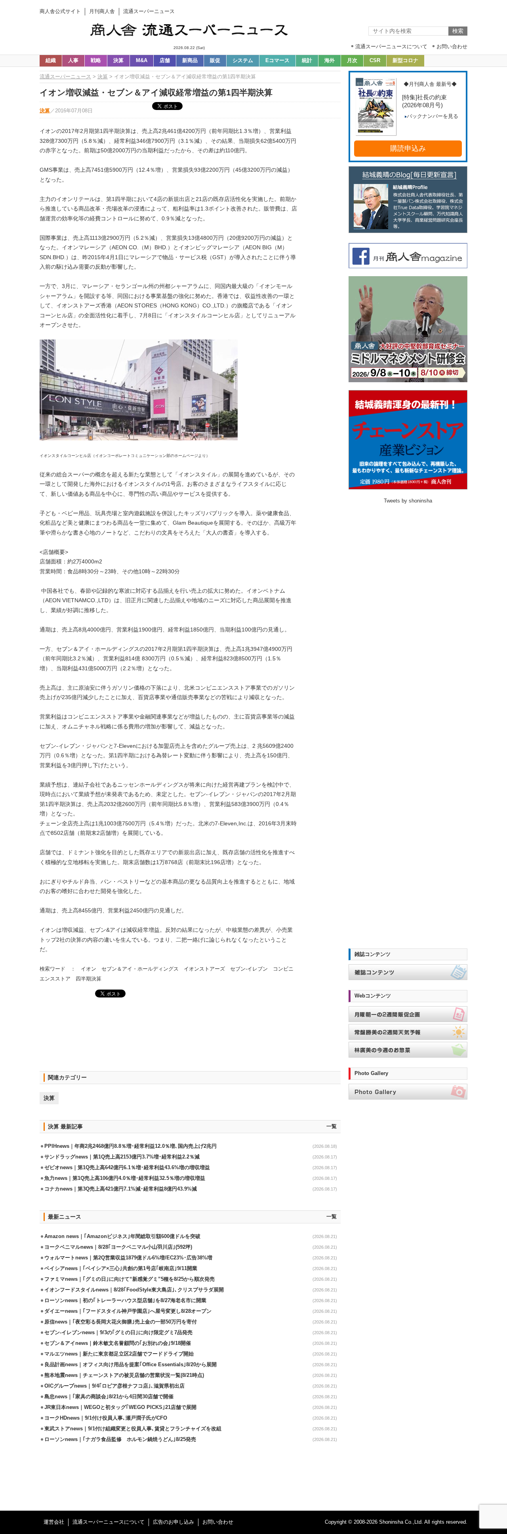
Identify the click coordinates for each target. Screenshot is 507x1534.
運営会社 (54, 1522)
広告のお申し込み (173, 1522)
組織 (51, 60)
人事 (73, 60)
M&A (141, 60)
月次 (352, 60)
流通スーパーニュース (65, 77)
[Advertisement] (190, 1035)
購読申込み (408, 148)
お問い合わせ (217, 1522)
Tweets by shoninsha (408, 501)
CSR (375, 60)
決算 (118, 60)
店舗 (165, 60)
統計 (307, 60)
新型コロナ (405, 60)
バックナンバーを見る (432, 116)
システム (243, 60)
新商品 (190, 60)
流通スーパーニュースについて (108, 1522)
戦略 (96, 60)
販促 (215, 60)
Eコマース (277, 60)
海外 (329, 60)
